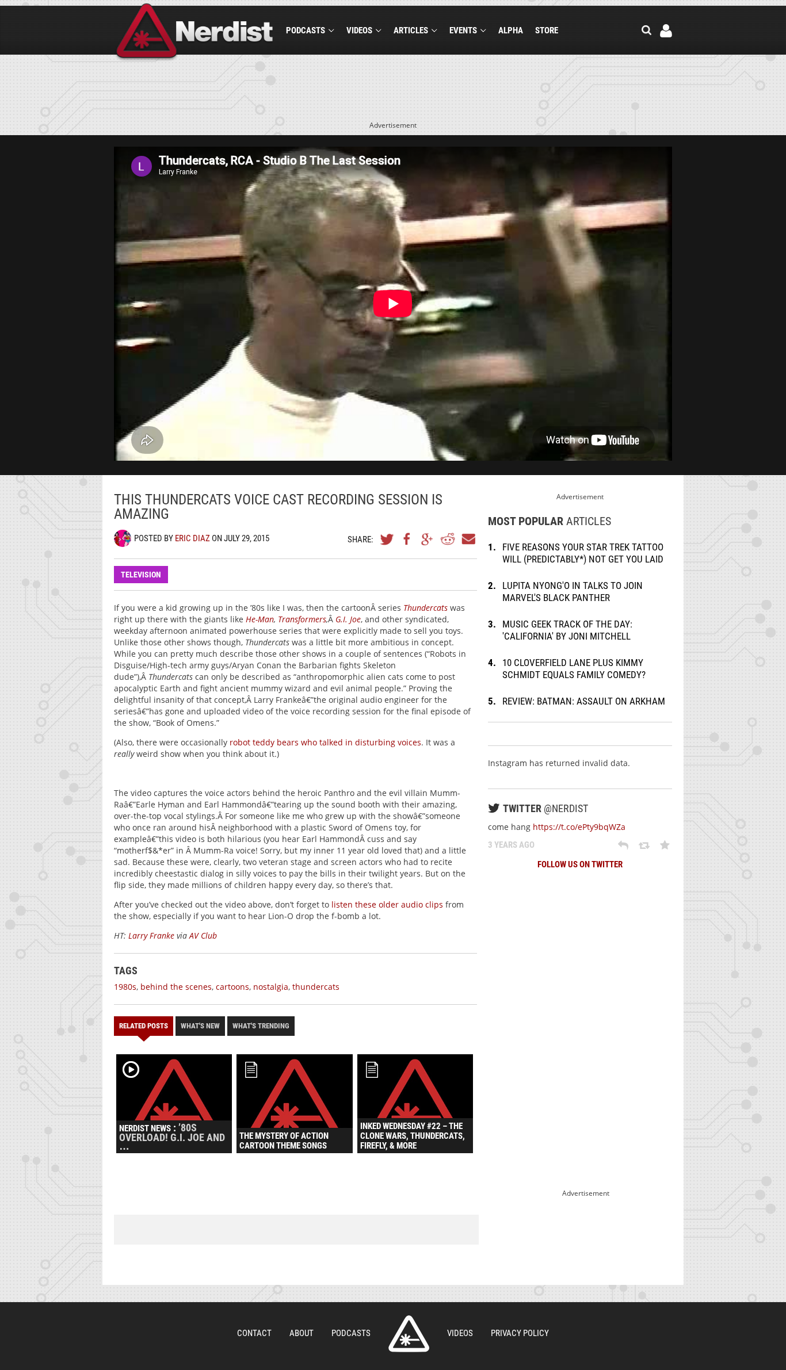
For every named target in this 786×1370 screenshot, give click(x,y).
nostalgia (270, 986)
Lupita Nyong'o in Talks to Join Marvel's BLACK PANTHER (572, 591)
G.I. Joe (348, 619)
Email (467, 539)
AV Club (203, 935)
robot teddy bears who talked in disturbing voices (325, 742)
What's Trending (260, 1025)
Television (141, 574)
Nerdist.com (408, 1333)
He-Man (260, 619)
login (666, 30)
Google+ (427, 539)
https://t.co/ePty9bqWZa (579, 826)
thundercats (315, 986)
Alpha (510, 30)
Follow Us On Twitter (580, 864)
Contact (254, 1333)
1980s (125, 986)
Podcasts (305, 30)
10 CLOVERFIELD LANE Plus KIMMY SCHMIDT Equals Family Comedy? (574, 668)
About (301, 1333)
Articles (411, 30)
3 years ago (511, 845)
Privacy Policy (520, 1333)
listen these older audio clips (386, 904)
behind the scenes (176, 986)
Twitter (387, 539)
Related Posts (143, 1025)
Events (463, 30)
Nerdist (195, 32)
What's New (200, 1025)
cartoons (232, 986)
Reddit (447, 539)
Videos (359, 30)
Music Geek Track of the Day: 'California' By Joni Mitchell (567, 630)
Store (546, 30)
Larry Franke (151, 935)
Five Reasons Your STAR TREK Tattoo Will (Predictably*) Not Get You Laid (582, 553)
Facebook (407, 539)
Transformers (302, 619)
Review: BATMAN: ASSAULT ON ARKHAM (583, 701)
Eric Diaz (192, 538)
